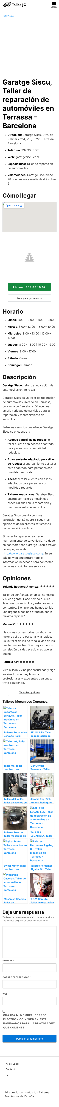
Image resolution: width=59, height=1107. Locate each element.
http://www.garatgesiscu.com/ (23, 553)
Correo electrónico (17, 977)
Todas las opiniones (29, 692)
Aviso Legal (12, 1063)
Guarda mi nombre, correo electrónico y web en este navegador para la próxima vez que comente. (29, 1021)
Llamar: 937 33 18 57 (29, 287)
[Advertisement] (29, 47)
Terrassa (8, 15)
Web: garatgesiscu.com (29, 298)
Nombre (8, 960)
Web (5, 994)
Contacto (11, 1069)
